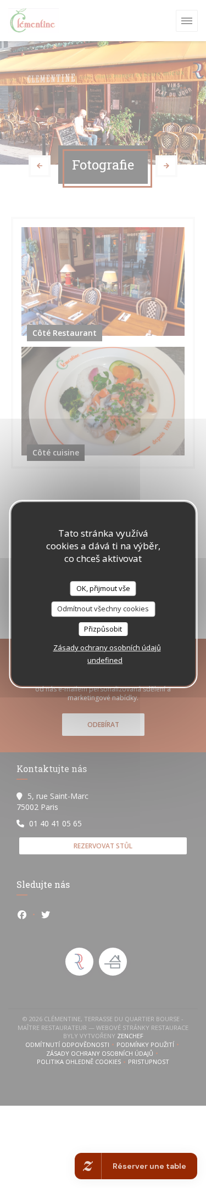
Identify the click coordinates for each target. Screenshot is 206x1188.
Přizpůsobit (103, 629)
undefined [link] (105, 660)
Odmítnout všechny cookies (103, 608)
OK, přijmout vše (103, 588)
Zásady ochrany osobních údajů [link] (107, 647)
